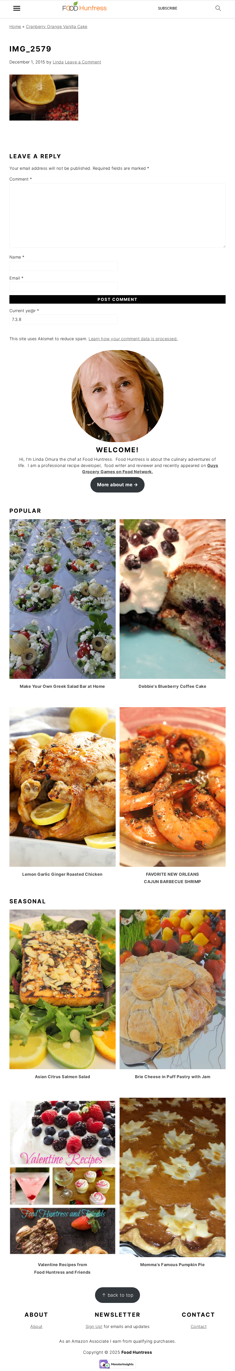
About (36, 1326)
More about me (115, 484)
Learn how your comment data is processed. (133, 338)
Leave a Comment (83, 62)
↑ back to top (118, 1295)
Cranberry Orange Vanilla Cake (56, 26)
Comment (20, 179)
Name (17, 257)
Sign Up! (94, 1326)
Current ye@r (24, 310)
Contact (199, 1326)
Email (16, 278)
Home (15, 26)
